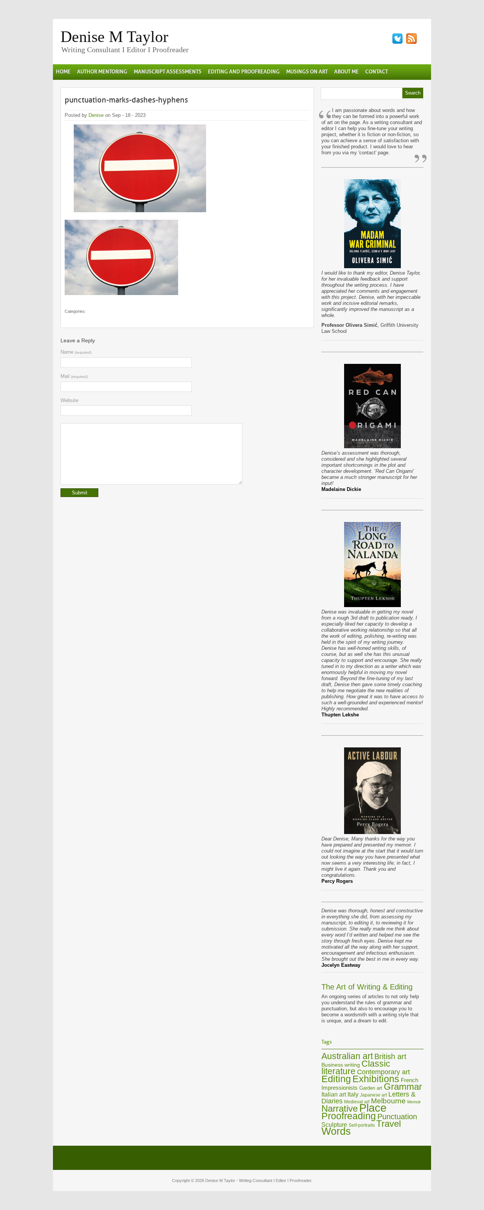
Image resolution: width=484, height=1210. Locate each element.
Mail (74, 376)
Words (336, 1131)
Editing (336, 1078)
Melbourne (388, 1101)
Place (372, 1107)
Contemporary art (383, 1072)
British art (390, 1056)
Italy (352, 1094)
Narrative (339, 1108)
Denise (96, 115)
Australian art (347, 1056)
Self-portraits (362, 1125)
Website (69, 400)
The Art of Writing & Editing (367, 987)
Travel (388, 1124)
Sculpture (334, 1124)
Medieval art (356, 1101)
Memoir (414, 1102)
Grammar (403, 1087)
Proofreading (348, 1116)
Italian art (333, 1094)
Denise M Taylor (114, 36)
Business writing (340, 1065)
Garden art (370, 1088)
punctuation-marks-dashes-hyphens (126, 99)
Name (76, 352)
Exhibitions (375, 1079)
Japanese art (373, 1095)
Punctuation (397, 1116)
